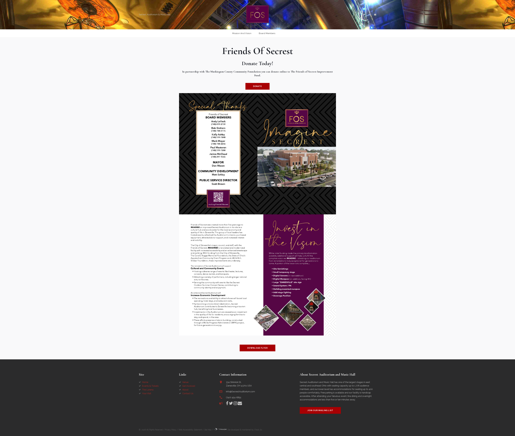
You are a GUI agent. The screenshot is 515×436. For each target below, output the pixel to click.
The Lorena (147, 389)
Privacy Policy (170, 430)
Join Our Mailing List (320, 410)
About (185, 389)
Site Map (207, 430)
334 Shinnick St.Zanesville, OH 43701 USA (239, 384)
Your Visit (146, 393)
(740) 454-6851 (233, 397)
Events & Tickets (150, 386)
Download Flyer (257, 348)
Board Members (267, 33)
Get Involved (188, 386)
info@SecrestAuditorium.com (240, 391)
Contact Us (187, 393)
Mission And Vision (241, 33)
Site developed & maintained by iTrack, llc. (244, 430)
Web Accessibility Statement (190, 430)
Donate (257, 86)
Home (145, 382)
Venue (185, 382)
